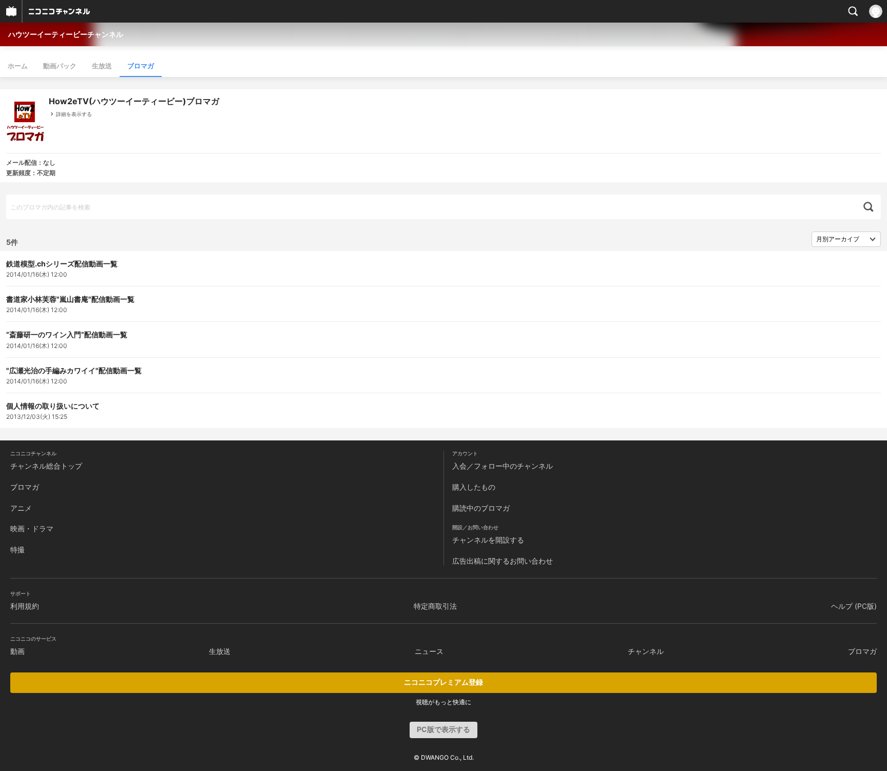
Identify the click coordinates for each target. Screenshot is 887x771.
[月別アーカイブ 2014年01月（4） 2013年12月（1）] (846, 239)
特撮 (17, 549)
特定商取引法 (435, 606)
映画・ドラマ (31, 528)
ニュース (429, 651)
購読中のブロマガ (481, 508)
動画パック (59, 66)
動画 (17, 651)
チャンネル (646, 651)
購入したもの (473, 487)
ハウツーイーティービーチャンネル (65, 34)
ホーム (18, 66)
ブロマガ (140, 66)
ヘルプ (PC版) (854, 606)
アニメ (21, 508)
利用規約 (24, 606)
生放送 (102, 66)
